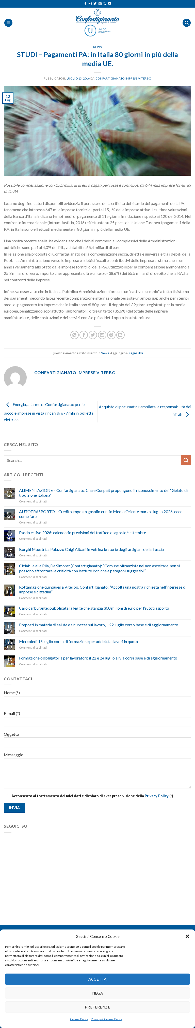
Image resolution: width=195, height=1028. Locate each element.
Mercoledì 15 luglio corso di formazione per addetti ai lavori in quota (78, 641)
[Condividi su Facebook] (83, 335)
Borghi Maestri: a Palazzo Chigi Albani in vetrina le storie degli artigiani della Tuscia (91, 549)
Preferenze (97, 1007)
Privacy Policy (157, 796)
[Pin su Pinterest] (111, 335)
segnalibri (136, 353)
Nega (97, 993)
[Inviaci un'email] (100, 4)
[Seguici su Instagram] (90, 4)
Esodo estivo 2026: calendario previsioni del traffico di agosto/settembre (82, 532)
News (97, 47)
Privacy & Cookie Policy (106, 1019)
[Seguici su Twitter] (94, 4)
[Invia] (186, 460)
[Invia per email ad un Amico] (102, 335)
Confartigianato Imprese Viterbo (123, 78)
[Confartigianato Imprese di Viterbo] (97, 23)
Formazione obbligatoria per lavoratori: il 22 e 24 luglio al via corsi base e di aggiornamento (98, 657)
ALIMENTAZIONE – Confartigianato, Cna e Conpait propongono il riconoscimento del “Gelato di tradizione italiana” (103, 492)
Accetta (97, 979)
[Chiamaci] (104, 4)
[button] (187, 936)
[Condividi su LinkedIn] (120, 335)
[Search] (187, 23)
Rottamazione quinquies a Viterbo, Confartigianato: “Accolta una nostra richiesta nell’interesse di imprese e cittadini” (102, 589)
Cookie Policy (79, 1019)
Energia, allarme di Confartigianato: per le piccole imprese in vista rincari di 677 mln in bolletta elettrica (48, 412)
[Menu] (8, 23)
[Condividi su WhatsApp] (74, 335)
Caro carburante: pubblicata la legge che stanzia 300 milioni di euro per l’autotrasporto (94, 608)
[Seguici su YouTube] (109, 4)
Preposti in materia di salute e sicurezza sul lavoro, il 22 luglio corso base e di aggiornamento (98, 624)
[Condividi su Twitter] (93, 335)
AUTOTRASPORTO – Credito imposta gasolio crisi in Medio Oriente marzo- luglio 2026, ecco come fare (101, 514)
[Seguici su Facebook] (85, 4)
